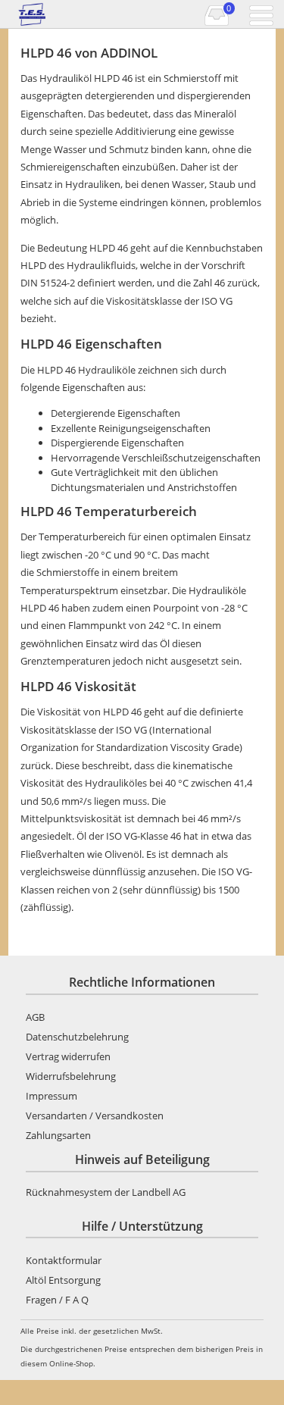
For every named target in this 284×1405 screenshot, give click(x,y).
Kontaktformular (63, 1260)
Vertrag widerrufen (68, 1056)
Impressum (51, 1096)
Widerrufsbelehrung (71, 1076)
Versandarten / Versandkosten (95, 1115)
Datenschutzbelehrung (77, 1037)
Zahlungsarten (58, 1135)
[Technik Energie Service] (75, 14)
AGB (35, 1017)
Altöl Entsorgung (63, 1280)
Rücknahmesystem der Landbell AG (106, 1192)
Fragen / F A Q (57, 1299)
